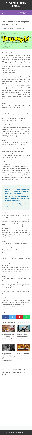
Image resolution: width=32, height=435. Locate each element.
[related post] (8, 328)
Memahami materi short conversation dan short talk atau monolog (8, 336)
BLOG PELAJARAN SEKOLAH (16, 4)
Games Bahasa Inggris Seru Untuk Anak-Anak (23, 354)
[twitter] (12, 317)
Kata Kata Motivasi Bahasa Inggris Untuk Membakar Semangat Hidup (22, 337)
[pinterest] (19, 317)
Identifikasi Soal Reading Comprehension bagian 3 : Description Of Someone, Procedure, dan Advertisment (17, 191)
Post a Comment (20, 28)
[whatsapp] (26, 317)
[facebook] (5, 317)
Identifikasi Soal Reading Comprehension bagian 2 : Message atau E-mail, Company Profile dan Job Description (17, 198)
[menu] (3, 13)
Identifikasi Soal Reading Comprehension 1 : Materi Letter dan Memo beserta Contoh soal (17, 205)
